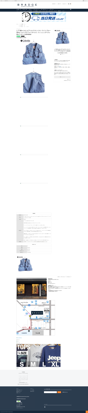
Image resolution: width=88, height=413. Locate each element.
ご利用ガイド (30, 9)
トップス (27, 26)
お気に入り (62, 54)
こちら (60, 66)
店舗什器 (59, 10)
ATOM (19, 405)
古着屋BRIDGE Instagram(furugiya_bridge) (22, 396)
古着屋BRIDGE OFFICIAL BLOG (21, 398)
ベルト (47, 10)
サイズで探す (21, 25)
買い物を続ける (68, 276)
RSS (17, 405)
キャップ (55, 10)
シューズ (21, 10)
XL (24, 25)
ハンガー (63, 10)
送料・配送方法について (44, 9)
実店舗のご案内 (24, 9)
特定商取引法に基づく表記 (67, 80)
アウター (40, 10)
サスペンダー (51, 10)
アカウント (85, 0)
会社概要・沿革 (18, 9)
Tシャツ (25, 10)
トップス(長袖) (35, 10)
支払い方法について (37, 9)
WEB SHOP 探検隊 (19, 402)
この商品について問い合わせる (61, 276)
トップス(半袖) (29, 10)
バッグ (44, 10)
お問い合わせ (52, 9)
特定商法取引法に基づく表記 (20, 406)
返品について (69, 79)
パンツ (17, 10)
